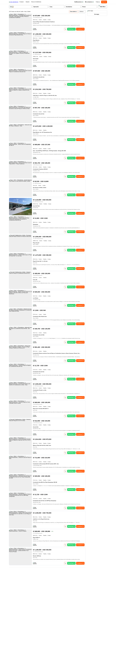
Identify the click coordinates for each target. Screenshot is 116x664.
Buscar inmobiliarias (36, 1)
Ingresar (104, 1)
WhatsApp (70, 29)
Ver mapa (96, 14)
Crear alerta (73, 11)
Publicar (98, 1)
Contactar (79, 29)
